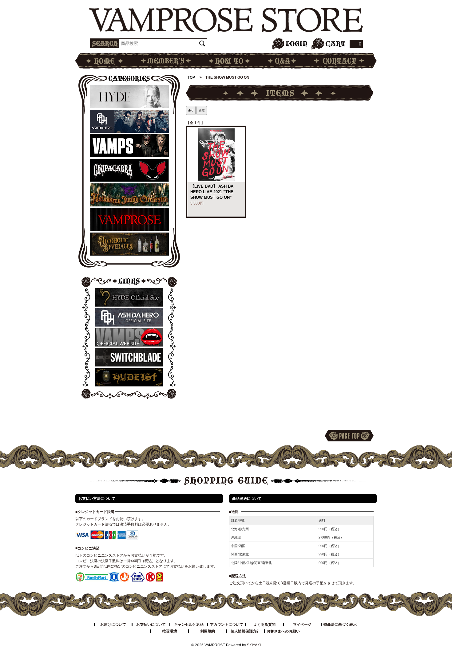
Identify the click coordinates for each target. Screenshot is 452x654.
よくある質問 (264, 624)
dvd (190, 110)
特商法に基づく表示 (340, 624)
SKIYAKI (254, 645)
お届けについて (113, 624)
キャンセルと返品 (189, 624)
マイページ (302, 624)
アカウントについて (226, 624)
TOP (191, 77)
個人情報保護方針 (245, 631)
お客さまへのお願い (283, 631)
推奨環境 (169, 631)
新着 (202, 110)
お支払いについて (151, 624)
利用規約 (207, 631)
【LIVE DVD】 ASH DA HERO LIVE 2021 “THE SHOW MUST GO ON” (211, 192)
